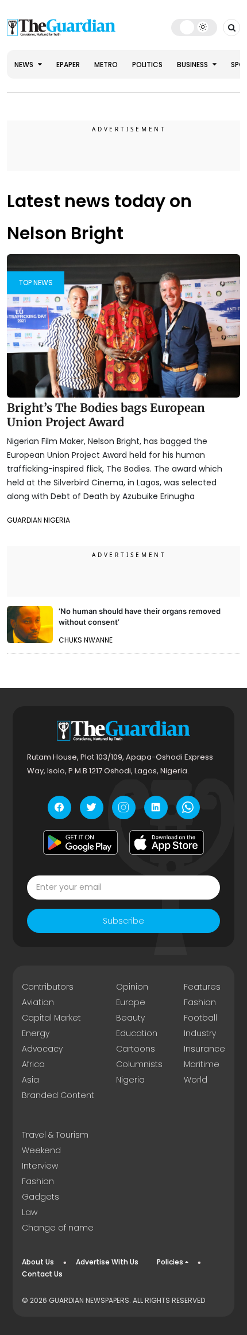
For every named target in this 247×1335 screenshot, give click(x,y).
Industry (200, 1033)
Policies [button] (170, 1262)
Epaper (68, 64)
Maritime (201, 1064)
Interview (40, 1165)
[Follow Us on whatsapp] (188, 807)
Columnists (139, 1064)
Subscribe (123, 921)
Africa (33, 1064)
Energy (35, 1033)
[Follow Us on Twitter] (91, 807)
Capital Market (51, 1017)
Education (136, 1033)
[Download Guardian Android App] (80, 842)
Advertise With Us (107, 1262)
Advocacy (42, 1048)
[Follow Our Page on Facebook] (59, 807)
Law (29, 1212)
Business (193, 64)
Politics (147, 64)
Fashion (200, 1002)
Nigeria (130, 1079)
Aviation (38, 1002)
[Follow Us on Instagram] (124, 807)
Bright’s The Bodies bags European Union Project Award (106, 415)
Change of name (58, 1227)
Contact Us (42, 1274)
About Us (38, 1262)
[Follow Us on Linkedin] (156, 807)
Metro (106, 64)
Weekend (41, 1150)
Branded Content (58, 1095)
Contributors (48, 987)
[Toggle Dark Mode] (194, 27)
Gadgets (40, 1196)
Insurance (204, 1048)
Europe (130, 1002)
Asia (30, 1079)
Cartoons (135, 1048)
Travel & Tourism (55, 1135)
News (24, 64)
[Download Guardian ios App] (166, 842)
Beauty (130, 1017)
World (195, 1079)
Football (200, 1017)
